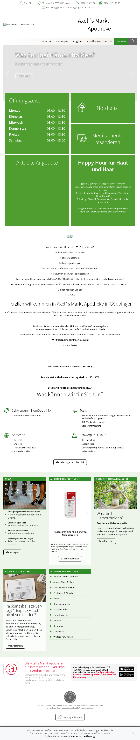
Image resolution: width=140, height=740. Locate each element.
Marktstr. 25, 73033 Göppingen (57, 3)
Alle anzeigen (12, 552)
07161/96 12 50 (88, 3)
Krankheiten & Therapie (99, 41)
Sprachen (18, 435)
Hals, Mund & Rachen (64, 587)
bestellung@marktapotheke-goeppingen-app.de (70, 7)
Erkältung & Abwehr (63, 593)
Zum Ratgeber (106, 541)
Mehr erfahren (15, 645)
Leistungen (62, 41)
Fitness (57, 598)
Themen (121, 41)
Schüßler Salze (60, 609)
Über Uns (47, 41)
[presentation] (7, 73)
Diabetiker (58, 631)
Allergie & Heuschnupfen (65, 576)
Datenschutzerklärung (82, 736)
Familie (57, 620)
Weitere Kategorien (63, 636)
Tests (83, 410)
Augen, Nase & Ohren (64, 581)
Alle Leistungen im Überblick (70, 462)
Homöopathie (60, 615)
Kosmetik (58, 625)
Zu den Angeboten (70, 558)
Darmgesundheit (62, 603)
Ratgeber (77, 41)
